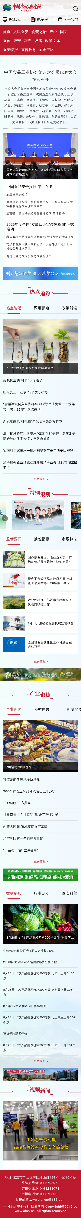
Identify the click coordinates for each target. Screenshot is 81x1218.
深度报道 (42, 307)
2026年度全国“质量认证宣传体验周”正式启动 (40, 226)
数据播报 (14, 893)
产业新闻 (14, 709)
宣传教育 (28, 49)
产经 (53, 31)
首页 (6, 31)
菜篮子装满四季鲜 (15, 1033)
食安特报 (10, 49)
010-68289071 (47, 1188)
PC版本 (15, 19)
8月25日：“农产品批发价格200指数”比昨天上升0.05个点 (39, 992)
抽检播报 (42, 538)
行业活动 (42, 893)
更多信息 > (41, 479)
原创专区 (46, 49)
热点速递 (14, 307)
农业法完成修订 (17, 194)
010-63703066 (47, 1193)
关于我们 (71, 19)
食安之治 (39, 31)
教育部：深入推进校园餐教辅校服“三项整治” (36, 213)
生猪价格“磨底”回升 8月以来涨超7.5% (28, 950)
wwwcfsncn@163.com (47, 1199)
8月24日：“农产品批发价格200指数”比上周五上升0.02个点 (39, 1019)
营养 (27, 40)
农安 (17, 40)
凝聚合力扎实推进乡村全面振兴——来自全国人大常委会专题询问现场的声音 (39, 204)
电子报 (42, 19)
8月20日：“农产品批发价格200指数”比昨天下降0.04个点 (39, 1047)
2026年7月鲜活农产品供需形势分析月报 (30, 962)
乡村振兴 (42, 709)
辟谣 (38, 40)
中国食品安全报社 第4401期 (29, 186)
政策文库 (52, 40)
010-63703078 (47, 1182)
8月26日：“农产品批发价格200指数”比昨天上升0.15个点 (39, 975)
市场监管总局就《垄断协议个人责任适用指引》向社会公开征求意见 (39, 246)
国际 (64, 31)
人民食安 (20, 31)
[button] (8, 151)
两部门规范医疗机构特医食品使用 (29, 256)
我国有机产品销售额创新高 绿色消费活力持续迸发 (39, 237)
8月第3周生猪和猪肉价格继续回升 (26, 1006)
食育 (6, 40)
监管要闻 (14, 538)
